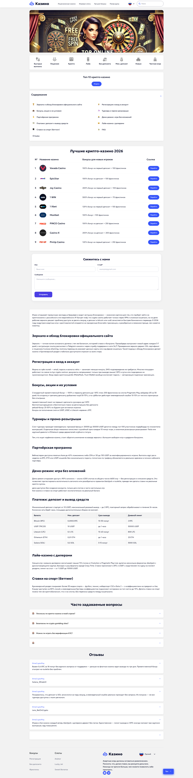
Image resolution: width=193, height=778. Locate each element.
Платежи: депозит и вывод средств (52, 123)
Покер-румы (114, 4)
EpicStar (54, 178)
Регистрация (35, 759)
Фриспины (34, 769)
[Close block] (161, 96)
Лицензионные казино (67, 4)
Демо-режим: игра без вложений (116, 117)
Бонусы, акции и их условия (49, 111)
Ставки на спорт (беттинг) (48, 129)
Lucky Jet (59, 764)
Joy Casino (55, 188)
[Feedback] (96, 735)
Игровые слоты (85, 4)
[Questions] (96, 643)
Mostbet (54, 215)
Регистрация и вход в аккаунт (115, 104)
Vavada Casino (58, 168)
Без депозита (35, 764)
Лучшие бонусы (100, 4)
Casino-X (55, 232)
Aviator (58, 759)
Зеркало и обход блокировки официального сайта (59, 104)
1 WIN (53, 197)
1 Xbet (53, 206)
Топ (166, 771)
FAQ (104, 129)
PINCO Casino (57, 223)
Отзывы (36, 136)
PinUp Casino (57, 242)
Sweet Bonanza (61, 769)
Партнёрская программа (48, 117)
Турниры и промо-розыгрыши (115, 111)
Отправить (43, 294)
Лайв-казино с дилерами (113, 123)
